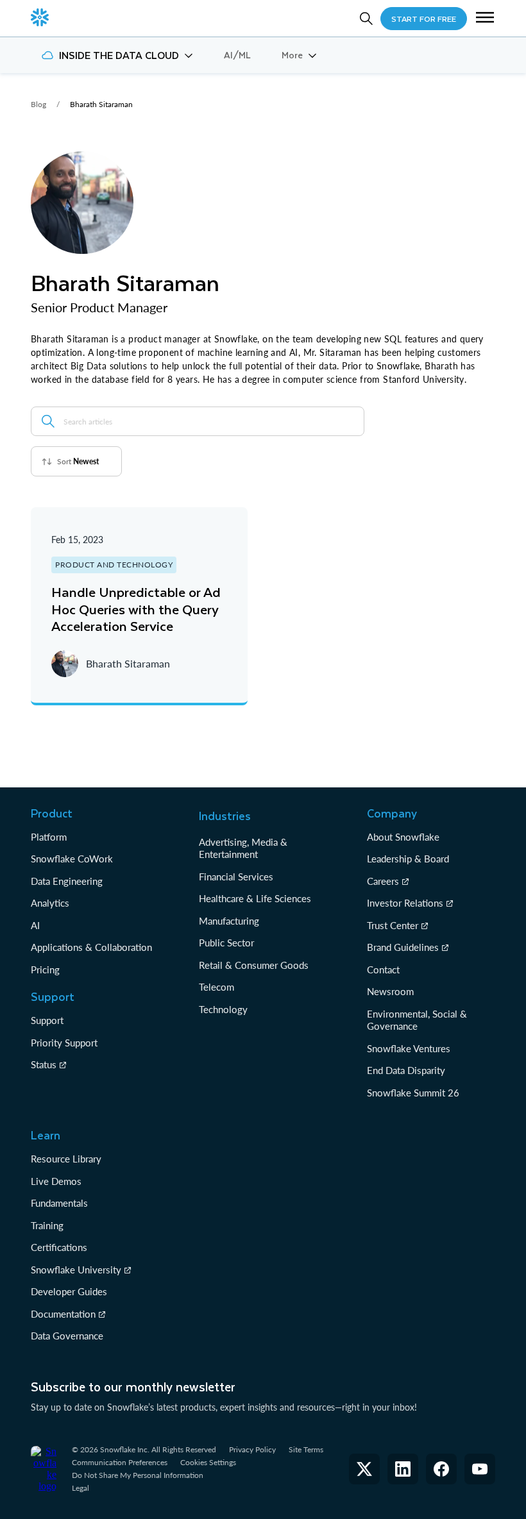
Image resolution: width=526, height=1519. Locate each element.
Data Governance (67, 1335)
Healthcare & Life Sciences (255, 898)
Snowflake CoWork (72, 858)
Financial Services (236, 876)
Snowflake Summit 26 (413, 1092)
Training (47, 1225)
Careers (383, 881)
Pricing (45, 969)
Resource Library (66, 1158)
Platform (49, 837)
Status (43, 1064)
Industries (225, 816)
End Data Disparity (406, 1070)
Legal (80, 1488)
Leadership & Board (408, 858)
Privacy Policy (252, 1449)
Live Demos (56, 1181)
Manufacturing (229, 921)
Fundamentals (59, 1203)
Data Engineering (67, 881)
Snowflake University (76, 1269)
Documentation (63, 1314)
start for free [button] (423, 18)
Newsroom (390, 991)
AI (35, 925)
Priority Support (64, 1042)
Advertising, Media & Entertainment (243, 848)
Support (47, 1020)
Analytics (50, 903)
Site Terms (306, 1449)
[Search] (366, 18)
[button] (485, 18)
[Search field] (48, 421)
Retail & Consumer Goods (254, 965)
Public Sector (226, 942)
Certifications (59, 1247)
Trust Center (392, 925)
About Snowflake (403, 837)
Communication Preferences (119, 1462)
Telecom (216, 987)
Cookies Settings (208, 1462)
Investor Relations (405, 903)
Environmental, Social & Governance (417, 1020)
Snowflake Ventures (408, 1048)
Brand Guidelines (403, 947)
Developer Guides (69, 1291)
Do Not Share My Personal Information (137, 1475)
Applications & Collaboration (91, 947)
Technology (223, 1009)
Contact (383, 969)
